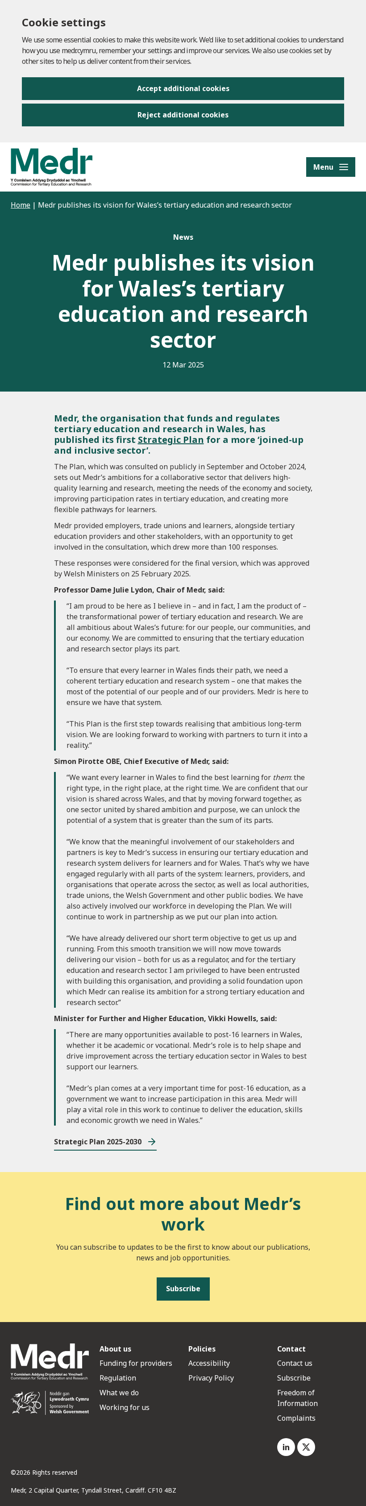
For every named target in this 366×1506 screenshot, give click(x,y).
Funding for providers (136, 1363)
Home (20, 205)
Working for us (125, 1407)
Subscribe (294, 1378)
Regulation (118, 1378)
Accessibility (209, 1363)
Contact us (294, 1363)
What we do (119, 1393)
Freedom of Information (297, 1398)
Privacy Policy (211, 1378)
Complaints (296, 1418)
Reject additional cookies (183, 115)
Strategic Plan (171, 440)
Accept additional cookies (183, 88)
